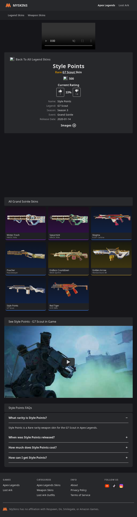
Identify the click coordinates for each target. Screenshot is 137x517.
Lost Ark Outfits (46, 495)
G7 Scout (69, 72)
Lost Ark (124, 5)
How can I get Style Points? (28, 458)
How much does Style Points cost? (33, 447)
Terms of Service (80, 495)
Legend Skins (16, 15)
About (74, 485)
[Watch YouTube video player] (68, 362)
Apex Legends (106, 5)
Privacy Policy (79, 490)
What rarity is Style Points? (28, 418)
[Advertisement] (68, 161)
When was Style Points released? (32, 437)
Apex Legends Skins (48, 485)
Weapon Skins (36, 15)
